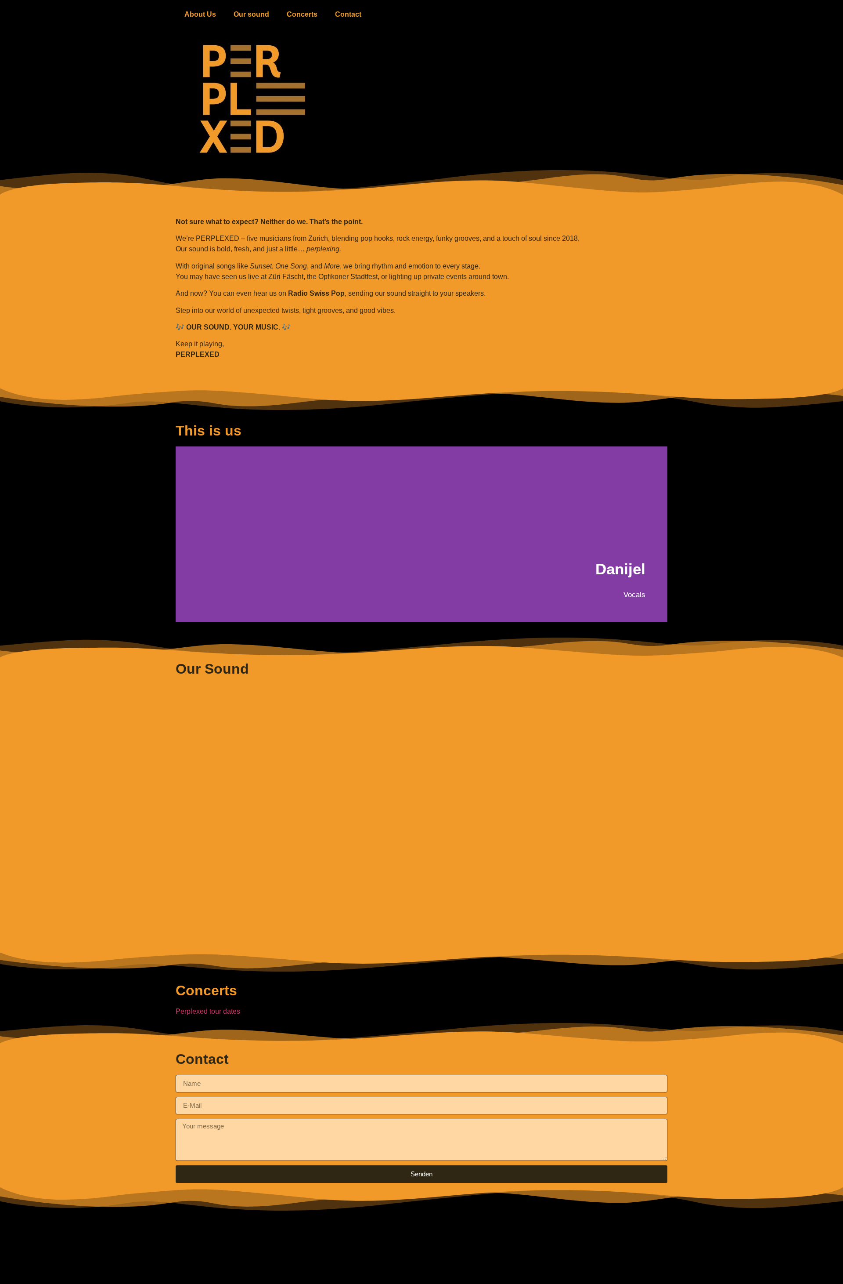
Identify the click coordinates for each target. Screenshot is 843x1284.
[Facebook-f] (446, 1269)
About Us (200, 14)
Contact (348, 14)
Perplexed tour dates (208, 1011)
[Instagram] (470, 1269)
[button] (184, 534)
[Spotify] (373, 1269)
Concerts (302, 14)
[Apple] (397, 1269)
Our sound (251, 14)
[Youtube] (421, 1269)
